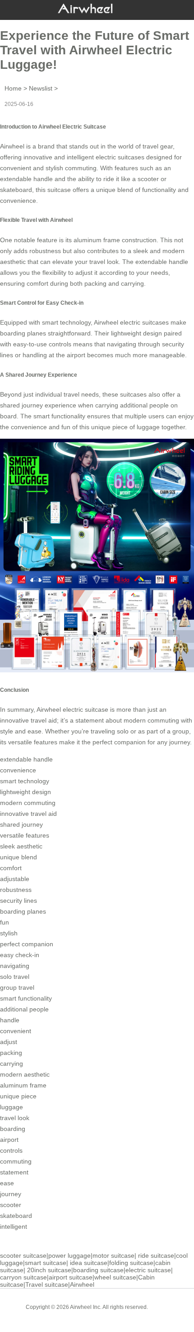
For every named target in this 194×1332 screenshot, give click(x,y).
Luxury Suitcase (110, 1314)
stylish (9, 933)
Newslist (40, 88)
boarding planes (23, 911)
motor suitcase (113, 1255)
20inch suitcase (49, 1270)
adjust (8, 1041)
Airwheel (82, 1284)
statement (14, 1172)
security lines (18, 900)
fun (4, 922)
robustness (16, 889)
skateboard (16, 1215)
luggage (11, 1107)
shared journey (21, 824)
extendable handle (26, 178)
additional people (24, 1009)
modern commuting (27, 802)
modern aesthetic (25, 1074)
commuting (16, 1161)
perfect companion (26, 944)
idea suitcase (88, 1262)
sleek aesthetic (21, 846)
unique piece (18, 1096)
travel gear (158, 146)
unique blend (18, 857)
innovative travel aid (28, 813)
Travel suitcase (46, 1284)
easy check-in (19, 954)
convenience (18, 200)
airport (9, 1139)
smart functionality (26, 998)
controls (11, 1150)
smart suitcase (45, 1262)
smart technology (24, 781)
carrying (11, 1063)
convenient (15, 1031)
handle (9, 1020)
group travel (17, 987)
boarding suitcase (98, 1270)
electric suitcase (148, 1270)
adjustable (14, 878)
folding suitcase (131, 1262)
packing (11, 1052)
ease (7, 1183)
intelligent (13, 1226)
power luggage (69, 1255)
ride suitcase (156, 1255)
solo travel (14, 976)
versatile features (24, 835)
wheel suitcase (115, 1277)
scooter (10, 1204)
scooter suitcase (23, 1255)
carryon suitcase (23, 1277)
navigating (14, 965)
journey (10, 1194)
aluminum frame (23, 1085)
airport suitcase (70, 1277)
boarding (12, 1128)
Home (13, 88)
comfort (11, 868)
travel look (14, 1117)
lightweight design (25, 791)
